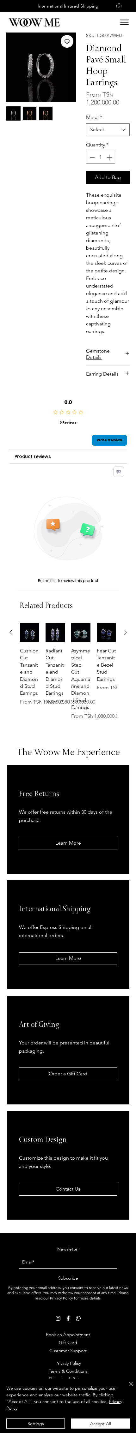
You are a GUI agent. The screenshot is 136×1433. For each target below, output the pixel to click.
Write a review (109, 440)
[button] (118, 6)
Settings (36, 1423)
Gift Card (68, 1342)
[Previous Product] (11, 632)
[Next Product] (125, 632)
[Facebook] (68, 1318)
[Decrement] (91, 157)
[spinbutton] (100, 157)
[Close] (127, 1387)
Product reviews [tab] (33, 456)
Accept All (100, 1423)
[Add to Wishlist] (67, 41)
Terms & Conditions (68, 1371)
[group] (68, 675)
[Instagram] (58, 1318)
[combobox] (108, 129)
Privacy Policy (61, 1298)
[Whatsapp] (78, 1318)
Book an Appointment (68, 1334)
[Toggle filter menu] (118, 471)
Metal (94, 117)
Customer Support (68, 1350)
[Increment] (109, 157)
